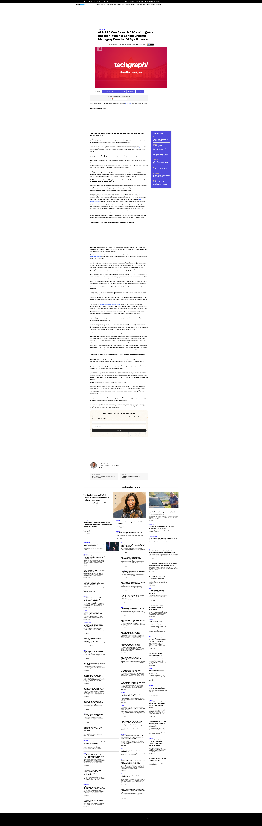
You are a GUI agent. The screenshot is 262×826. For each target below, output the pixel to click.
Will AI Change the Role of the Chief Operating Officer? (94, 571)
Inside (85, 568)
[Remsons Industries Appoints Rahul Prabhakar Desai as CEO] (112, 744)
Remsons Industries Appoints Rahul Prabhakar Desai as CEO (94, 742)
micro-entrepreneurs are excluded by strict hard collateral (125, 148)
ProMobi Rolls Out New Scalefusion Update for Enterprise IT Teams (94, 715)
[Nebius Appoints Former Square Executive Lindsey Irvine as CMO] (112, 678)
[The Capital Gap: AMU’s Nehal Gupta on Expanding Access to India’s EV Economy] (129, 505)
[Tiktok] (102, 1)
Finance (102, 29)
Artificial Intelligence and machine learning (109, 304)
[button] (184, 4)
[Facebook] (84, 1)
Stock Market (156, 173)
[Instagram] (97, 1)
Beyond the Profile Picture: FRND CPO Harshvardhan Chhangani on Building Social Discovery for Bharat (94, 787)
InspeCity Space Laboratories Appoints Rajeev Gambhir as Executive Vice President (92, 640)
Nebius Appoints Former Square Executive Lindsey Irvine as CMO (93, 676)
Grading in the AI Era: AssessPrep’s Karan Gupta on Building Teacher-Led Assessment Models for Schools (133, 762)
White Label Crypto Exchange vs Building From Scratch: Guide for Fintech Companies (93, 625)
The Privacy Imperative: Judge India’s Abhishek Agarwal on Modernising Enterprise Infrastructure (92, 772)
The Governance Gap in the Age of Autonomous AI (131, 775)
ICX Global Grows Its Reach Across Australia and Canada (161, 176)
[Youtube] (89, 1)
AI (98, 29)
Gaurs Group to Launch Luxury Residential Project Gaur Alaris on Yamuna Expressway (93, 703)
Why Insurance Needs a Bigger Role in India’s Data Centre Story (161, 155)
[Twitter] (87, 1)
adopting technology (95, 256)
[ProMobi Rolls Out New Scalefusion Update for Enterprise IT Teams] (112, 717)
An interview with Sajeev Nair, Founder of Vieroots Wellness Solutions (104, 477)
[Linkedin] (100, 1)
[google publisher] (107, 1)
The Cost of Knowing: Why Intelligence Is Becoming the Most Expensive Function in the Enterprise (94, 584)
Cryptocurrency (87, 622)
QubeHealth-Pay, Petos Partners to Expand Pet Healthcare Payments (94, 689)
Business (155, 144)
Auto (154, 136)
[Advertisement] (131, 17)
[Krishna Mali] (110, 44)
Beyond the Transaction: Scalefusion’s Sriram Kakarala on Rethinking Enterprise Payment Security (133, 791)
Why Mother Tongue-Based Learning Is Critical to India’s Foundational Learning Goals (160, 183)
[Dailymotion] (94, 1)
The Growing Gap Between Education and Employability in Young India (93, 613)
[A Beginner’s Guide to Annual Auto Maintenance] (112, 803)
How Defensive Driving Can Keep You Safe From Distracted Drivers (161, 169)
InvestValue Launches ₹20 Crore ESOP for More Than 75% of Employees (93, 729)
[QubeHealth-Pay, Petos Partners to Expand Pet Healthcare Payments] (112, 691)
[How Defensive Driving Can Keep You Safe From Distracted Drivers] (163, 500)
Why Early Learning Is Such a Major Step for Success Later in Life (160, 162)
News (85, 650)
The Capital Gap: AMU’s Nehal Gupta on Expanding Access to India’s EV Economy (160, 139)
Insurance (155, 153)
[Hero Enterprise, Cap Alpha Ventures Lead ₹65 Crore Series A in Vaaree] (112, 666)
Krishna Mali (115, 44)
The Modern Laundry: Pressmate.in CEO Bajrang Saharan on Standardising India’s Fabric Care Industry (161, 147)
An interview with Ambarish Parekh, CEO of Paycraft (132, 477)
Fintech (85, 726)
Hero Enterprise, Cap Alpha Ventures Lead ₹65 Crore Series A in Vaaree (94, 664)
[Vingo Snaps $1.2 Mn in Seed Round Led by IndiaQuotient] (112, 654)
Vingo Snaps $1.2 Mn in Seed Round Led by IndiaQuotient (94, 652)
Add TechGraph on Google (120, 99)
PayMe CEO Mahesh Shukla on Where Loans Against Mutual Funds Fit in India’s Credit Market (94, 756)
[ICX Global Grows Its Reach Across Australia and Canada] (112, 546)
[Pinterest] (105, 1)
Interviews (86, 784)
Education (155, 159)
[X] (106, 467)
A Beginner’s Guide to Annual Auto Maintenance (94, 801)
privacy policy (122, 433)
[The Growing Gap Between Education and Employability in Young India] (112, 614)
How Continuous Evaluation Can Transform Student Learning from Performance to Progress (93, 599)
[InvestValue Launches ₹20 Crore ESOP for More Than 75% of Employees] (112, 730)
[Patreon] (92, 1)
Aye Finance (128, 103)
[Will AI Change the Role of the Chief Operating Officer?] (112, 572)
